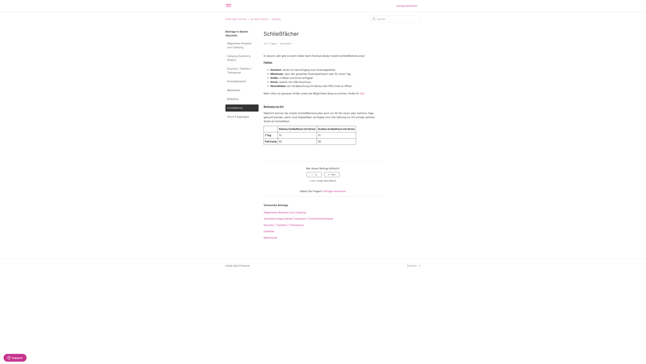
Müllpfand (233, 99)
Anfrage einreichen (407, 5)
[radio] (314, 174)
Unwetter (269, 231)
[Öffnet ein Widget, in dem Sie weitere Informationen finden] (15, 358)
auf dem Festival (258, 19)
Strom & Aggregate (238, 116)
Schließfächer (235, 108)
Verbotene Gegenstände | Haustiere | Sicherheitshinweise (298, 218)
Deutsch (412, 265)
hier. (363, 93)
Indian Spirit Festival (235, 19)
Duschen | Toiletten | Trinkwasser (239, 70)
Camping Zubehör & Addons (238, 58)
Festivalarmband (236, 81)
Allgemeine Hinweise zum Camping (239, 45)
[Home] (228, 7)
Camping (276, 19)
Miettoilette (233, 90)
